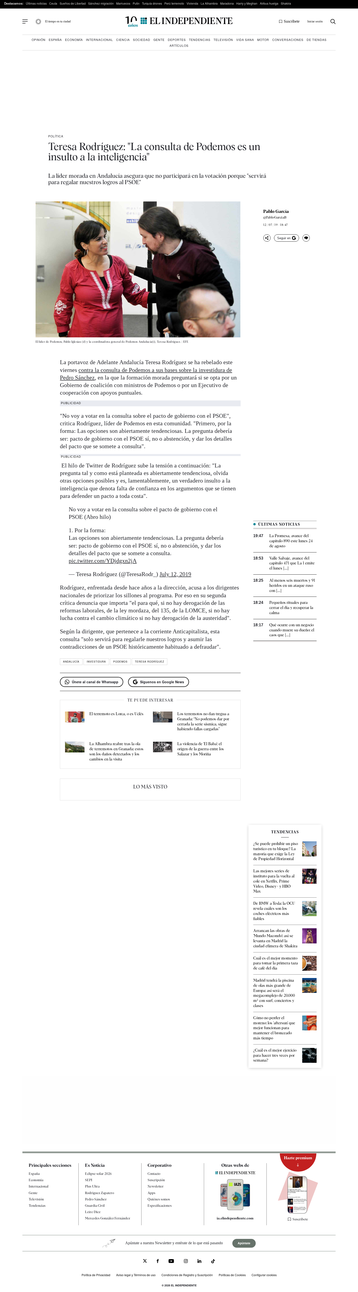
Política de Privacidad (96, 1275)
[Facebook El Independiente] (158, 1262)
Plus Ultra (92, 1186)
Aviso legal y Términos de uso (136, 1275)
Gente (159, 40)
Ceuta (53, 3)
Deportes (177, 40)
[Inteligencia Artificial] (235, 1209)
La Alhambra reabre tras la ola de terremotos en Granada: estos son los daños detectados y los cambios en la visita (116, 751)
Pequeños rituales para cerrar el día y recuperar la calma (291, 607)
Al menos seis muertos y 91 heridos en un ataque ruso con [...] (292, 585)
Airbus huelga (269, 3)
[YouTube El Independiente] (171, 1262)
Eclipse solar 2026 (98, 1174)
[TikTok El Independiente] (213, 1262)
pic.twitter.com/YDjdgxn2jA (103, 561)
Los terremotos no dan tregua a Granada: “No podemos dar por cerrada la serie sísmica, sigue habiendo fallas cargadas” (203, 721)
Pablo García (276, 211)
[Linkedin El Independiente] (199, 1262)
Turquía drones (152, 3)
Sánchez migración (101, 3)
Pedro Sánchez (95, 1199)
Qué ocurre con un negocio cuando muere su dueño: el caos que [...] (291, 630)
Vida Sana (245, 40)
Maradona (227, 3)
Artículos (179, 45)
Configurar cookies (264, 1275)
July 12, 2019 (175, 574)
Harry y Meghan (246, 3)
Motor (263, 40)
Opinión (39, 40)
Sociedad (141, 40)
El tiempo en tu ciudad (58, 21)
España (55, 40)
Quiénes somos (159, 1199)
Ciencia (123, 40)
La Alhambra (209, 3)
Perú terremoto (174, 3)
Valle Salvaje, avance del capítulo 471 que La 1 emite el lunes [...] (292, 563)
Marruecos (123, 3)
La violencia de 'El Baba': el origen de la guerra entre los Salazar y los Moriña (200, 748)
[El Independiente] (179, 21)
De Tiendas (317, 40)
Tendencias (199, 40)
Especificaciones (160, 1205)
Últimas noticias (36, 3)
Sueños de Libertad (73, 3)
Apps (151, 1193)
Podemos (120, 661)
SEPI (88, 1180)
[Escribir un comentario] (306, 238)
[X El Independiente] (145, 1261)
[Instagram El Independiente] (186, 1262)
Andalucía (71, 661)
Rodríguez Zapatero (99, 1193)
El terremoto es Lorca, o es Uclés (116, 714)
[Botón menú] (25, 21)
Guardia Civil (95, 1205)
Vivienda (192, 3)
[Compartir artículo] (267, 238)
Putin (136, 3)
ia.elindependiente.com (235, 1218)
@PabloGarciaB (274, 217)
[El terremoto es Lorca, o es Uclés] (75, 722)
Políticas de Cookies (232, 1275)
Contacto (154, 1174)
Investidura (96, 661)
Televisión (223, 40)
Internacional (99, 40)
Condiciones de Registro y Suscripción (187, 1275)
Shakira (286, 3)
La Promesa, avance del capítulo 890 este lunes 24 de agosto (291, 540)
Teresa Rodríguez (149, 661)
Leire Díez (92, 1212)
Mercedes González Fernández (107, 1218)
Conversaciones (287, 40)
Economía (74, 40)
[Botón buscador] (333, 21)
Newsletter (156, 1186)
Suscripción (156, 1180)
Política (55, 136)
